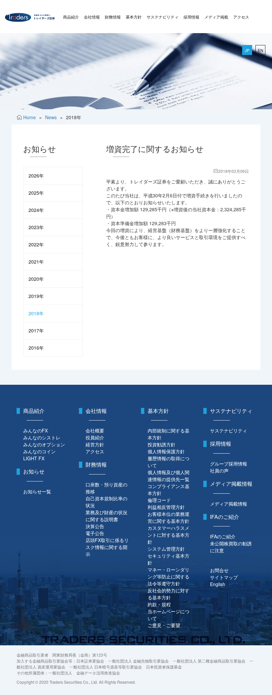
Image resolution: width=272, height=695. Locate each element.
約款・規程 (159, 604)
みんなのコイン (39, 451)
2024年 (36, 210)
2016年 (36, 347)
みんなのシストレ (41, 437)
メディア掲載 (216, 17)
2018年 (36, 313)
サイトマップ (224, 577)
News (51, 117)
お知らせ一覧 (37, 491)
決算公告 (95, 526)
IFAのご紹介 (223, 536)
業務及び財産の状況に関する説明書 (106, 515)
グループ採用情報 (228, 463)
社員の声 (219, 470)
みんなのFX (35, 430)
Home (29, 117)
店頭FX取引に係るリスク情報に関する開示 (107, 547)
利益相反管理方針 (166, 507)
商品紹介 (71, 17)
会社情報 (92, 17)
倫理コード (159, 500)
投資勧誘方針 (161, 444)
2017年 (36, 330)
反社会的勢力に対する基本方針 (168, 594)
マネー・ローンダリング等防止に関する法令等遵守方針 (168, 576)
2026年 (36, 175)
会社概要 (95, 430)
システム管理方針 (166, 548)
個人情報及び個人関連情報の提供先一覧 (168, 475)
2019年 (36, 296)
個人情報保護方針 (166, 451)
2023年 (36, 227)
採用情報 (191, 17)
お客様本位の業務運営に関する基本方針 (168, 517)
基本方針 (134, 17)
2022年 (36, 244)
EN (260, 50)
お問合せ (219, 570)
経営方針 (95, 444)
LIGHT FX (33, 458)
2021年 (36, 261)
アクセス (241, 17)
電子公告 (95, 533)
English (217, 584)
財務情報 (113, 17)
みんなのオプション (44, 444)
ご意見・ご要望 (164, 625)
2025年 (36, 192)
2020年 (36, 278)
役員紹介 (95, 437)
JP (247, 50)
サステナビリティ (162, 17)
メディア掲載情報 (228, 503)
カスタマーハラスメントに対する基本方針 (168, 534)
